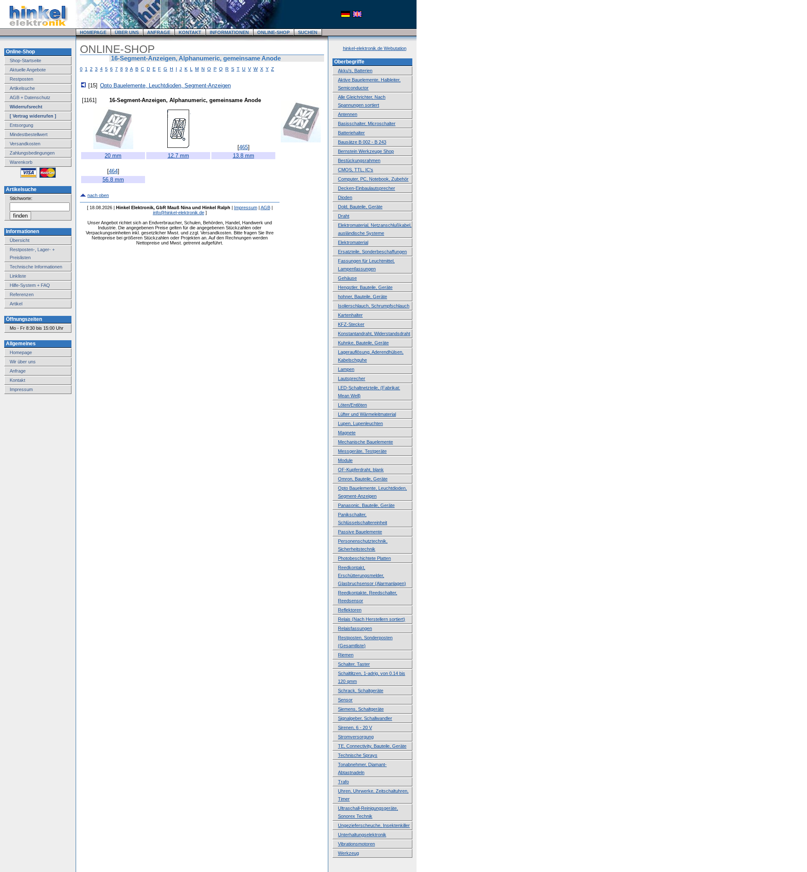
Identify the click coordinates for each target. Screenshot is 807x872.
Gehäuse (347, 278)
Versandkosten (25, 143)
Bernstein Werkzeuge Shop (366, 151)
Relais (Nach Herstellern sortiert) (371, 619)
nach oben (98, 195)
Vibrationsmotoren (356, 843)
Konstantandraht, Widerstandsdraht (374, 333)
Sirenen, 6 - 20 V (355, 727)
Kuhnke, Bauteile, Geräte (363, 342)
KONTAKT (190, 32)
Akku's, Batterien (355, 70)
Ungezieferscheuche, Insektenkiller (374, 825)
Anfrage (18, 370)
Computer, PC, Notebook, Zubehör (373, 178)
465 (243, 147)
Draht (343, 215)
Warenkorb (21, 162)
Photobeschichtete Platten (364, 558)
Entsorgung (21, 125)
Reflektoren (349, 609)
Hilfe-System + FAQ (30, 285)
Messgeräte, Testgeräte (362, 451)
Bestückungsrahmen (359, 160)
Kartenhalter (350, 315)
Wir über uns (23, 361)
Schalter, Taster (354, 664)
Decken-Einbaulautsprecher (366, 188)
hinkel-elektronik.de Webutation (374, 48)
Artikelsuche (22, 88)
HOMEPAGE (93, 32)
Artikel (16, 303)
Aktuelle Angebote (28, 69)
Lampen (346, 369)
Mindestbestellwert (28, 134)
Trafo (343, 781)
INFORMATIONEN (229, 32)
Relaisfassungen (355, 628)
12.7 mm (178, 155)
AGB (265, 207)
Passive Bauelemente (360, 531)
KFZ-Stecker (351, 324)
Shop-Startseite (25, 60)
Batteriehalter (351, 132)
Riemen (345, 654)
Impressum (21, 389)
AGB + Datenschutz (30, 97)
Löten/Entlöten (352, 404)
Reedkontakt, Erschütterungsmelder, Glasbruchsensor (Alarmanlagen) (372, 575)
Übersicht (19, 240)
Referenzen (22, 294)
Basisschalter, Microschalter (367, 123)
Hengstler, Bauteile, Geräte (365, 287)
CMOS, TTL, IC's (355, 169)
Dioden (345, 197)
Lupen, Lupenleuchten (360, 423)
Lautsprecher (351, 378)
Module (345, 460)
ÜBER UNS (127, 32)
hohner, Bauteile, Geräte (362, 296)
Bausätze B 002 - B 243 (362, 141)
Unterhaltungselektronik (362, 834)
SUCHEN (307, 32)
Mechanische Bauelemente (365, 441)
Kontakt (17, 380)
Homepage (21, 352)
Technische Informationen (36, 266)
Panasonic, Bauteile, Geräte (366, 505)
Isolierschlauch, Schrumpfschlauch (373, 305)
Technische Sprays (357, 755)
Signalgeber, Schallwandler (365, 718)
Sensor (345, 699)
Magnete (347, 432)
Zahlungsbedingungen (32, 152)
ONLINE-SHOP (273, 32)
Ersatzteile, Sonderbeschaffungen (372, 251)
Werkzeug (348, 853)
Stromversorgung (356, 736)
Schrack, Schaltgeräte (360, 690)
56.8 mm (113, 179)
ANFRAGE (158, 32)
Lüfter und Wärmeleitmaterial (367, 414)
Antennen (347, 114)
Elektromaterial (353, 242)
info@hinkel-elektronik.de (178, 212)
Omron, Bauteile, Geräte (363, 478)
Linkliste (18, 275)
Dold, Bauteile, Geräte (360, 206)
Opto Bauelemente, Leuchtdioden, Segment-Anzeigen (165, 85)
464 (113, 171)
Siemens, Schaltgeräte (361, 709)
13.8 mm (243, 155)
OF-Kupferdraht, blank (361, 469)
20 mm (113, 155)
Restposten (21, 78)
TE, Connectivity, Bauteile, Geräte (372, 746)
